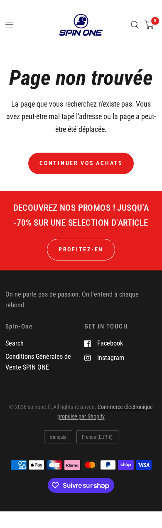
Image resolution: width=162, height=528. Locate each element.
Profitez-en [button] (81, 249)
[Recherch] (135, 25)
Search (14, 343)
